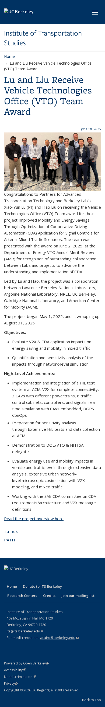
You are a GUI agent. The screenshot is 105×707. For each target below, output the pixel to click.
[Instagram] (51, 578)
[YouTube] (40, 578)
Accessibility (15, 670)
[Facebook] (9, 578)
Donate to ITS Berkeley (42, 586)
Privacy (11, 683)
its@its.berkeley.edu (25, 631)
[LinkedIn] (30, 578)
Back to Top (91, 699)
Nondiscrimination (20, 676)
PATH (9, 539)
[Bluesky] (61, 578)
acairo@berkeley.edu (59, 637)
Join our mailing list (77, 595)
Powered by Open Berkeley (26, 663)
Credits (49, 595)
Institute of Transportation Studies (43, 38)
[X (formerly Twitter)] (19, 578)
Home (9, 56)
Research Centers (22, 595)
